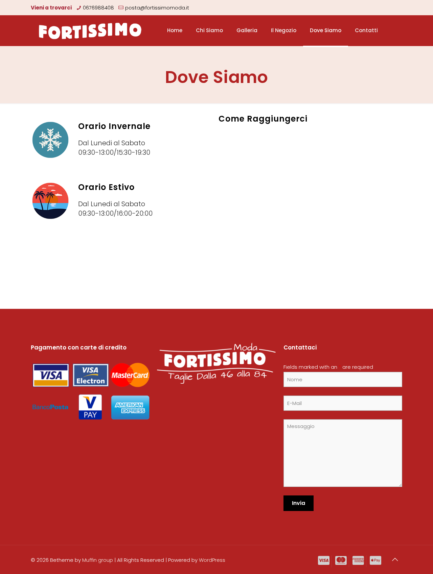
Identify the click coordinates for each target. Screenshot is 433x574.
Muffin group (97, 560)
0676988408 (98, 7)
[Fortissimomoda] (90, 30)
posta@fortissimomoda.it (157, 7)
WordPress (212, 560)
